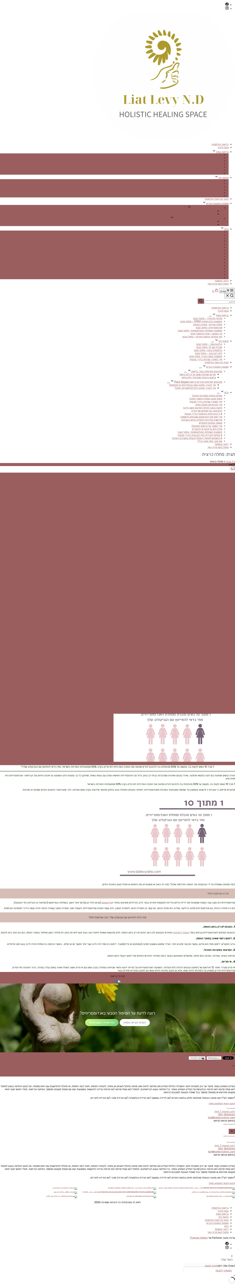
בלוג (226, 229)
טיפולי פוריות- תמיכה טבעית (207, 161)
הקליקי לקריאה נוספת (134, 1022)
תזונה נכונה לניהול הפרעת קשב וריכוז (202, 244)
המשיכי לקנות (223, 1270)
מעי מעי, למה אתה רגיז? (209, 277)
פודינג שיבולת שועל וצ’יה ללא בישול (197, 210)
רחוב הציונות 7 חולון (224, 1111)
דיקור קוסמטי (222, 280)
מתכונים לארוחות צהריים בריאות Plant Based (198, 218)
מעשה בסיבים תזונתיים (210, 259)
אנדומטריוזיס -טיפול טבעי (209, 164)
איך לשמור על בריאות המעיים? (206, 262)
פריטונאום (107, 902)
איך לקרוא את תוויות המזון (208, 241)
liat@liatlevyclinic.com (221, 1117)
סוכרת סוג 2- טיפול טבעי (209, 183)
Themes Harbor (199, 1237)
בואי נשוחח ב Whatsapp (102, 1022)
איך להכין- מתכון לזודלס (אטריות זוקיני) (195, 224)
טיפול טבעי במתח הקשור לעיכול (205, 235)
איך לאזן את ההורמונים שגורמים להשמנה (201, 253)
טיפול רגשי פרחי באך (218, 283)
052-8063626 (226, 1114)
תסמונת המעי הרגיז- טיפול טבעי (205, 192)
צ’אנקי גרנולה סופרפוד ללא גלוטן (199, 213)
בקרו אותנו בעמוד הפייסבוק (229, 1124)
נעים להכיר (223, 147)
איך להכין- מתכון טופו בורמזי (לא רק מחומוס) (192, 221)
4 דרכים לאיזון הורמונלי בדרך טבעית (203, 250)
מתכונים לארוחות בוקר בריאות (206, 207)
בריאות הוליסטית (220, 144)
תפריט (223, 291)
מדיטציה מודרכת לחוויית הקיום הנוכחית (201, 256)
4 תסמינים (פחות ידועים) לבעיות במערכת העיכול (197, 274)
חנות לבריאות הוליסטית (217, 198)
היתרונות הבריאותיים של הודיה (206, 247)
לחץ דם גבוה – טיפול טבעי (208, 189)
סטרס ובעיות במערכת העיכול (207, 232)
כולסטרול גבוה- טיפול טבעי (208, 186)
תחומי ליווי (223, 177)
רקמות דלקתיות (181, 932)
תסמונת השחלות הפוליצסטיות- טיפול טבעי (200, 167)
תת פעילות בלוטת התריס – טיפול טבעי (202, 173)
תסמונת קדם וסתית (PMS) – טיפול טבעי (201, 157)
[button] (234, 1275)
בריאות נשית (222, 151)
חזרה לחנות (211, 1265)
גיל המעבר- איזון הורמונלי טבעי (206, 170)
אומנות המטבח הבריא (217, 203)
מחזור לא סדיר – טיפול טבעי (207, 154)
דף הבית (230, 461)
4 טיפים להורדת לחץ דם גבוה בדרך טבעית (200, 271)
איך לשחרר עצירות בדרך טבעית (206, 195)
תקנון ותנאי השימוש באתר (221, 1103)
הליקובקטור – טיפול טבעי (209, 180)
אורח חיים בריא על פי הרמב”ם (207, 265)
